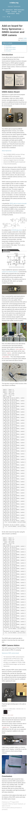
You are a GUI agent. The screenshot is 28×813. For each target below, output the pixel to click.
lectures (8, 11)
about (19, 11)
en (7, 16)
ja (9, 16)
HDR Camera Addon (11, 49)
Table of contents (7, 43)
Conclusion (8, 50)
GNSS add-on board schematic (18, 203)
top (3, 9)
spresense (24, 40)
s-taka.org (14, 3)
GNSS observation (19, 9)
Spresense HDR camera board (10, 653)
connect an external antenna (10, 271)
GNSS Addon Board (10, 47)
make (25, 38)
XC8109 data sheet (16, 230)
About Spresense (6, 150)
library (17, 13)
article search (11, 13)
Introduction (9, 45)
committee (14, 11)
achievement (9, 9)
